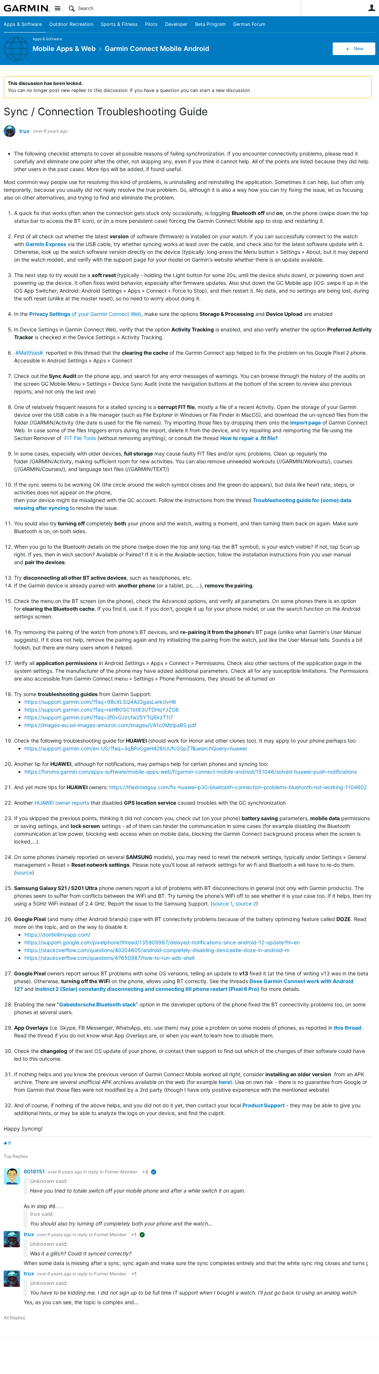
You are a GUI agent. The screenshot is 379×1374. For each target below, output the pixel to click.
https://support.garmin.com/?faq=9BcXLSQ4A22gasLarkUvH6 (100, 702)
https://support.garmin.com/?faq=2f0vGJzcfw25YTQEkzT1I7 (98, 717)
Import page (305, 422)
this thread (347, 1027)
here (224, 1082)
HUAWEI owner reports (61, 802)
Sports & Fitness (119, 24)
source (24, 872)
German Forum (249, 24)
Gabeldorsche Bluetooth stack (97, 1004)
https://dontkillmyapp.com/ (57, 934)
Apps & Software (23, 24)
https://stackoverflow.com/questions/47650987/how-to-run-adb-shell (109, 958)
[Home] (27, 8)
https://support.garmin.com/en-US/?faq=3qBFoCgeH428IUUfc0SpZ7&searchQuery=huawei (135, 748)
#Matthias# (29, 353)
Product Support (263, 1105)
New (358, 48)
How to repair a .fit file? (249, 438)
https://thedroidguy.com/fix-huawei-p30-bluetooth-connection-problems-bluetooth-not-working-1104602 (238, 787)
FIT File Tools (80, 438)
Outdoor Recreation (71, 24)
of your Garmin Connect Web (85, 314)
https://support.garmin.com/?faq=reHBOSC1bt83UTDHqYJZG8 (101, 709)
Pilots (151, 24)
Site (57, 8)
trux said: (42, 1214)
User (371, 7)
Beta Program (210, 24)
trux (24, 131)
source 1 (222, 903)
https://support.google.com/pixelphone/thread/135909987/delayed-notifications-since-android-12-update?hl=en (162, 942)
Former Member (121, 1171)
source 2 (245, 903)
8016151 (35, 1171)
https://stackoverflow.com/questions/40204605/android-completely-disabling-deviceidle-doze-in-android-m (156, 950)
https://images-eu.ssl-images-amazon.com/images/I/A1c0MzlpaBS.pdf (110, 725)
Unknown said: (49, 1181)
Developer (176, 24)
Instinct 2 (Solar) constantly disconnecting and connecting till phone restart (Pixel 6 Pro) (147, 989)
